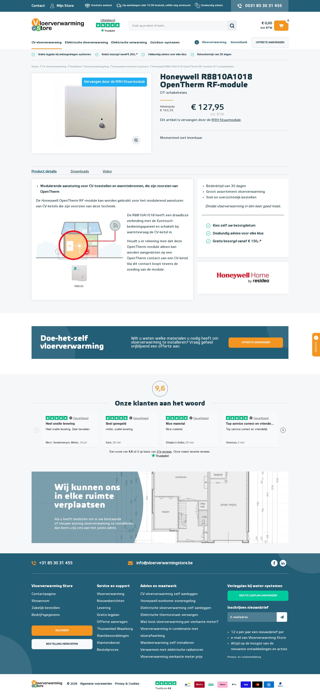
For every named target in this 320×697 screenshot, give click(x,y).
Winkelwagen (281, 24)
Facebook (274, 563)
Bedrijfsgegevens (46, 615)
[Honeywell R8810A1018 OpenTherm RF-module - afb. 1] (91, 113)
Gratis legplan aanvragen (258, 595)
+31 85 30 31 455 (55, 563)
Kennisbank (239, 42)
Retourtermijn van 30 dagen (214, 54)
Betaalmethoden (234, 684)
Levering (104, 608)
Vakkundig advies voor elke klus (167, 54)
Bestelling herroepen (62, 644)
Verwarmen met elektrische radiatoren (171, 650)
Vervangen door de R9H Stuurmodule (114, 82)
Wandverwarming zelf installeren (167, 643)
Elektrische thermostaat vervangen (169, 615)
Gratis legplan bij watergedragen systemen (64, 54)
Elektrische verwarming (129, 42)
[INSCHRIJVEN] (282, 617)
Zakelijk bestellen (46, 608)
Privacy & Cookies (127, 683)
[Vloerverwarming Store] (59, 24)
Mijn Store (65, 6)
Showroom (40, 601)
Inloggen (62, 630)
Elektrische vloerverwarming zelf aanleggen (175, 608)
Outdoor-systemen (165, 42)
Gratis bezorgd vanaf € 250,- (119, 54)
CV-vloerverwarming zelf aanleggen (169, 594)
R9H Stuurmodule (226, 120)
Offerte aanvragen (270, 42)
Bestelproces (107, 650)
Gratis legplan (108, 615)
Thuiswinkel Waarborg (115, 629)
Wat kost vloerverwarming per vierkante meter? (179, 622)
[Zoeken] (232, 25)
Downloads (80, 171)
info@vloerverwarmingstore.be (164, 563)
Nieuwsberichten (110, 601)
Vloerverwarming (214, 42)
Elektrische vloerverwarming (86, 42)
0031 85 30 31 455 (263, 6)
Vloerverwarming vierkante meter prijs (171, 657)
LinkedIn (283, 563)
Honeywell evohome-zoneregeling (167, 601)
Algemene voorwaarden (96, 683)
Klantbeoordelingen (113, 636)
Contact (38, 6)
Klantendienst (108, 643)
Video (107, 171)
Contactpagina (44, 594)
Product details (44, 171)
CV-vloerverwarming (47, 42)
